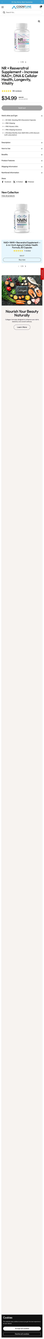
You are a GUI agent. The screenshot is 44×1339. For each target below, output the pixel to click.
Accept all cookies (22, 1328)
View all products (8, 196)
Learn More (22, 327)
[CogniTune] (21, 7)
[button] (40, 7)
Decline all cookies (22, 1334)
